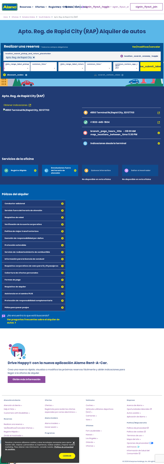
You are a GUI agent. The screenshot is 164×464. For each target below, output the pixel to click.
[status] (20, 57)
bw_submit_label (150, 66)
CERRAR (67, 456)
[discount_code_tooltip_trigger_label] (26, 75)
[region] (40, 450)
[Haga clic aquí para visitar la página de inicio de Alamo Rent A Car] (9, 7)
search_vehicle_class (109, 75)
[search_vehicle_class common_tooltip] (122, 75)
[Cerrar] (73, 442)
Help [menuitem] (59, 6)
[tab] (20, 170)
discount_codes (15, 75)
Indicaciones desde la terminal (108, 143)
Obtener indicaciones (16, 105)
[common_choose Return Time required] (98, 66)
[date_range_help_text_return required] (71, 66)
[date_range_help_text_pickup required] (16, 66)
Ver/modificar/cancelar (146, 46)
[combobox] (82, 56)
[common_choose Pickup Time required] (43, 66)
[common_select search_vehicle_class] (95, 75)
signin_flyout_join (146, 6)
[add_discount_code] (4, 75)
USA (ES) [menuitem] (72, 6)
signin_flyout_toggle (96, 7)
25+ (117, 67)
